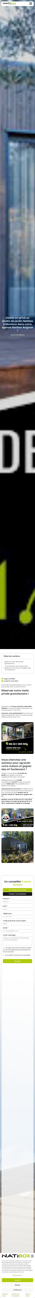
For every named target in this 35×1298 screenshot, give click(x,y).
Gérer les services (17, 1275)
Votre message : (9, 935)
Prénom (6, 898)
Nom (5, 906)
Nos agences (20, 335)
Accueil (13, 335)
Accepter (17, 1280)
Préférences (17, 1290)
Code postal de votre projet (15, 921)
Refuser (17, 1285)
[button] (32, 1256)
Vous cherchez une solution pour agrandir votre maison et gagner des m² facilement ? (18, 668)
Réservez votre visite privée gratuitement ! (14, 662)
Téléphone (7, 913)
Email (5, 928)
